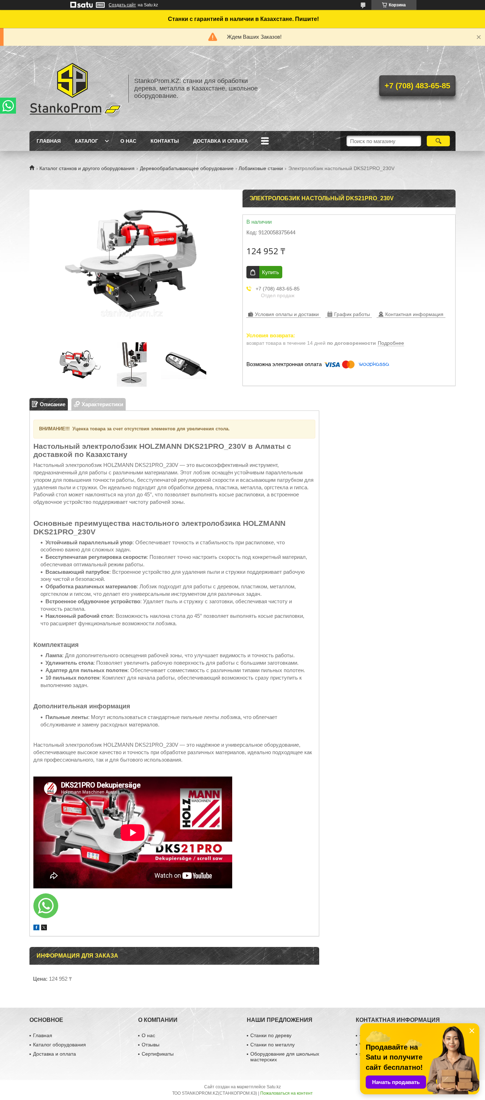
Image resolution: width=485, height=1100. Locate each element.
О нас (128, 141)
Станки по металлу (272, 1044)
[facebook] (36, 928)
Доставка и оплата (220, 141)
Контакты (165, 141)
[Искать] (438, 141)
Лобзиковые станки (261, 168)
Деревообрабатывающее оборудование (187, 168)
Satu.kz (274, 1086)
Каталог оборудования (59, 1044)
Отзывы (150, 1044)
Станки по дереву (270, 1035)
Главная (49, 141)
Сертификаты (158, 1054)
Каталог (86, 141)
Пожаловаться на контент (286, 1093)
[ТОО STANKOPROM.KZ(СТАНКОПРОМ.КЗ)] (75, 88)
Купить (270, 272)
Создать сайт (122, 4)
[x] (44, 928)
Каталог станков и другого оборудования (87, 168)
